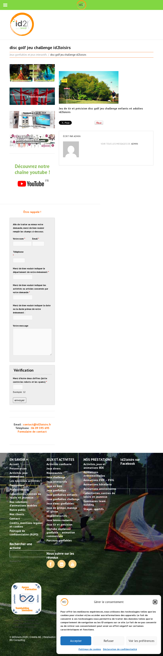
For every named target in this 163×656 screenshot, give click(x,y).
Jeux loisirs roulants (59, 520)
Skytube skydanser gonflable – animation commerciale (61, 532)
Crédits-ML (36, 637)
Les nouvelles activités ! (25, 481)
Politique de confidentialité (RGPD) (24, 532)
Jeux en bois (54, 486)
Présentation (18, 468)
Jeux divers (54, 468)
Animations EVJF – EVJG (98, 480)
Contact (15, 518)
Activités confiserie (59, 464)
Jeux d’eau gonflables (60, 503)
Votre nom (19, 238)
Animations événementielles (94, 473)
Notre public (18, 510)
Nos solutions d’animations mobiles (23, 503)
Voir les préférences (141, 641)
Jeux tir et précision (59, 524)
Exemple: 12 (19, 391)
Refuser (109, 641)
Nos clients (17, 514)
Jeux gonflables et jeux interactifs (28, 54)
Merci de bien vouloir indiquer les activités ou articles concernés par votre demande (30, 289)
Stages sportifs (93, 509)
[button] (155, 602)
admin (77, 136)
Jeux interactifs (57, 481)
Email (35, 238)
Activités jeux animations (18, 474)
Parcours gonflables (59, 540)
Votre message (20, 325)
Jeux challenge (56, 477)
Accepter (76, 641)
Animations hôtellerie (97, 484)
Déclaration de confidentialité (120, 649)
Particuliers (17, 485)
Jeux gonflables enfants (62, 495)
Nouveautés (54, 473)
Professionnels (19, 489)
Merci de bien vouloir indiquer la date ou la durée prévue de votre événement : (31, 309)
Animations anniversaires (99, 489)
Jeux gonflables (56, 490)
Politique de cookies (90, 649)
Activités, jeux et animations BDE (94, 466)
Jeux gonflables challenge (63, 499)
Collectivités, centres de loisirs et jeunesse (25, 495)
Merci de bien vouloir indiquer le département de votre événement (31, 270)
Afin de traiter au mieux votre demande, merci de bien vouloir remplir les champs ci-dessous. (28, 228)
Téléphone (18, 253)
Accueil (14, 464)
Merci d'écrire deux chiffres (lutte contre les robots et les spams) (30, 380)
